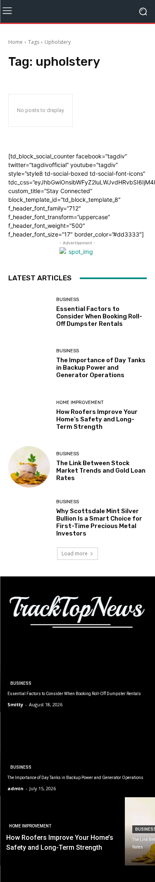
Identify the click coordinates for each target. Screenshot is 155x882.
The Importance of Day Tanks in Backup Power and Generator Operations (100, 367)
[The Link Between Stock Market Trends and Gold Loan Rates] (29, 467)
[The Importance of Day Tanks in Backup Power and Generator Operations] (29, 364)
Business (67, 299)
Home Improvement (80, 402)
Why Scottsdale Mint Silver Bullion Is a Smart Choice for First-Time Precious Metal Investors (99, 522)
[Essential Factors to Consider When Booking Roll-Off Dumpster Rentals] (29, 312)
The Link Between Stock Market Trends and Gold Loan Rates (100, 470)
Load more (75, 553)
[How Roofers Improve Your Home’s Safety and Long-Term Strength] (29, 415)
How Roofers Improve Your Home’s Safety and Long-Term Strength (97, 419)
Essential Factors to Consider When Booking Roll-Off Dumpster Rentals (99, 316)
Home (15, 41)
